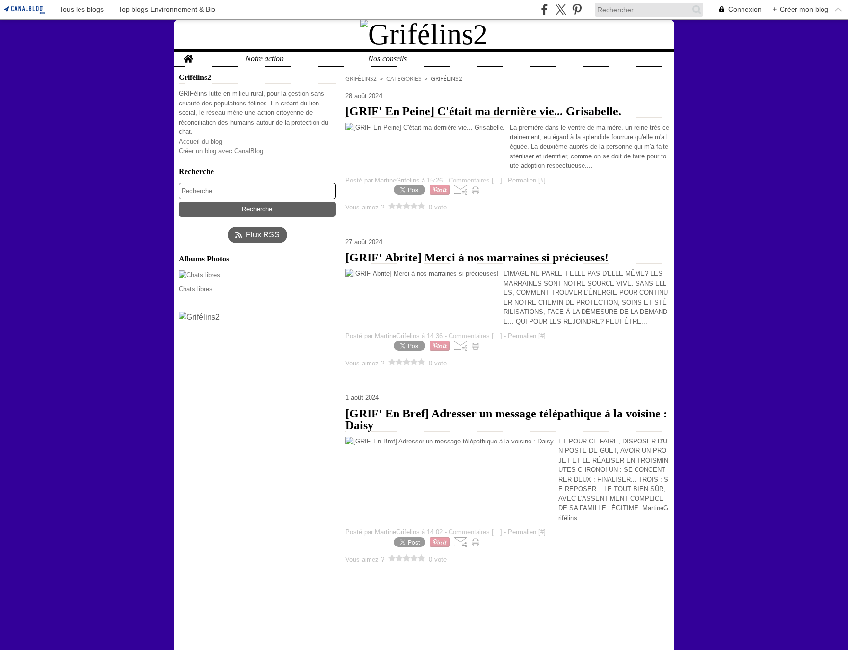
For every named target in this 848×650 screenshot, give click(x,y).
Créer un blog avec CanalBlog (221, 151)
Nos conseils (387, 59)
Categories (404, 79)
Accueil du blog (200, 141)
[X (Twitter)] (561, 9)
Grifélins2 (361, 79)
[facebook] (544, 9)
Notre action (264, 59)
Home (188, 55)
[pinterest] (577, 9)
